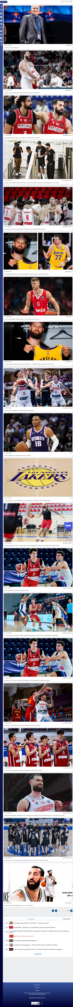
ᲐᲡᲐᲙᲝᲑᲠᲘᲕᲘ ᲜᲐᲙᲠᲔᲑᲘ (67, 767)
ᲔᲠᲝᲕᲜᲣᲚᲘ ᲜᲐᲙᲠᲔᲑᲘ (67, 135)
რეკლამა (37, 987)
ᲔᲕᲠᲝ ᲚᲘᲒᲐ (69, 316)
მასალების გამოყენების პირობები (37, 994)
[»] (71, 911)
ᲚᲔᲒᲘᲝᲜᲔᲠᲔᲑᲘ (68, 90)
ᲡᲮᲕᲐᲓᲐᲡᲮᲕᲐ (69, 45)
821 (68, 910)
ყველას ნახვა (38, 954)
